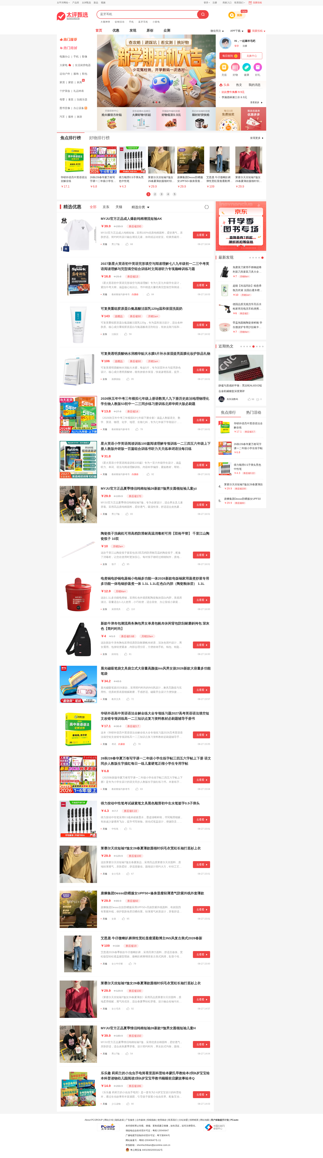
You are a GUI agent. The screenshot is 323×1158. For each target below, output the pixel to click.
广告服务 (130, 1120)
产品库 (75, 2)
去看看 (200, 234)
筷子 (114, 564)
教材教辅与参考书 (121, 294)
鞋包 (84, 73)
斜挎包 (115, 654)
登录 (206, 2)
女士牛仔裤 (117, 963)
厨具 (79, 82)
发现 (133, 30)
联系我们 (172, 1120)
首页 (99, 30)
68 (131, 244)
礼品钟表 (78, 90)
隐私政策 (119, 1120)
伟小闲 (230, 399)
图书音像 (65, 108)
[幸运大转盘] (228, 119)
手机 (131, 22)
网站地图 (204, 1120)
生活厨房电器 (83, 65)
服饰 (76, 73)
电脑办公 (65, 56)
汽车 (62, 116)
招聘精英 (194, 1120)
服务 (70, 116)
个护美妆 (65, 90)
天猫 (119, 207)
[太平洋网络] (108, 1125)
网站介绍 (108, 1120)
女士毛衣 (116, 874)
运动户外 (65, 73)
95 (132, 379)
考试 (114, 744)
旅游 (79, 116)
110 (133, 609)
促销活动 (119, 22)
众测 (167, 30)
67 (132, 874)
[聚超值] (72, 16)
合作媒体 (140, 1120)
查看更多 (254, 102)
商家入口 (227, 2)
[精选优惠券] (253, 119)
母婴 (62, 99)
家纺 (70, 82)
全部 (93, 207)
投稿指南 (151, 1120)
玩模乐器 (82, 99)
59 (130, 334)
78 (141, 429)
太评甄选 (86, 2)
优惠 (116, 30)
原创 (150, 30)
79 (134, 963)
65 (131, 514)
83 (141, 789)
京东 (106, 207)
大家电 (63, 65)
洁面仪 (115, 334)
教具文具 (116, 699)
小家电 (156, 22)
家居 (62, 82)
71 (130, 829)
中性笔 (115, 829)
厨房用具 (116, 609)
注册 (215, 2)
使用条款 (162, 1120)
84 (152, 294)
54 (131, 1053)
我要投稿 (257, 2)
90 (132, 1104)
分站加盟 (183, 1120)
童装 (70, 99)
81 (130, 654)
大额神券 (105, 22)
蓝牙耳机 (143, 22)
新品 (96, 2)
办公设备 (78, 108)
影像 (84, 56)
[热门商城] (77, 48)
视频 (103, 2)
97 (253, 399)
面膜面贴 (116, 379)
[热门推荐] (77, 39)
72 (132, 699)
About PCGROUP (94, 1120)
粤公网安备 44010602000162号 (146, 1150)
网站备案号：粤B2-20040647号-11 (143, 1140)
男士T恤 (116, 244)
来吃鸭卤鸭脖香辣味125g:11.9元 (241, 97)
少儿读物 (116, 1104)
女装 (114, 918)
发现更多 (255, 137)
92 (152, 474)
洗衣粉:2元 (228, 91)
